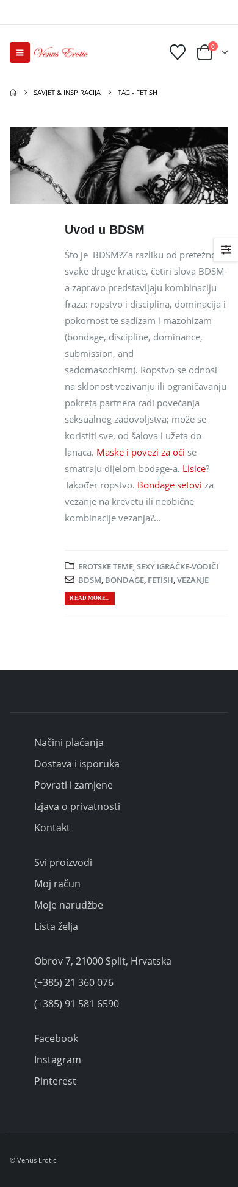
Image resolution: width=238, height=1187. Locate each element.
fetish (160, 579)
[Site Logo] (61, 52)
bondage (124, 579)
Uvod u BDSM (105, 229)
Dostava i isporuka (77, 763)
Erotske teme (105, 566)
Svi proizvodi (63, 862)
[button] (20, 52)
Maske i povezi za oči (140, 452)
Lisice (194, 468)
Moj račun (57, 883)
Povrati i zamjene (73, 785)
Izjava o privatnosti (77, 806)
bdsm (89, 579)
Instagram (57, 1059)
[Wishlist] (177, 52)
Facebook (56, 1038)
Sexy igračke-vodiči (177, 566)
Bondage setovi (169, 485)
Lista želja (56, 926)
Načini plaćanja (69, 742)
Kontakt (52, 827)
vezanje (193, 579)
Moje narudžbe (68, 905)
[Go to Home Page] (13, 92)
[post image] (119, 165)
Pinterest (55, 1081)
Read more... (89, 598)
